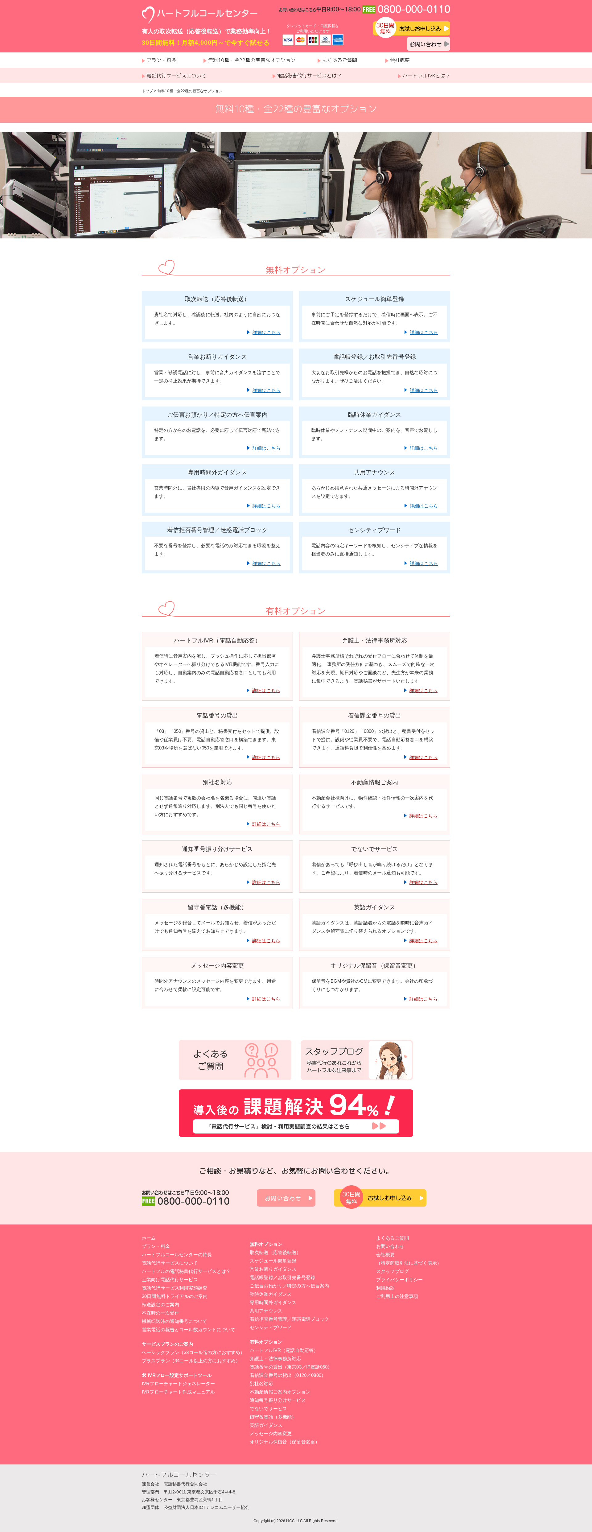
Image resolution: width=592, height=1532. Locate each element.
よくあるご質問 (339, 60)
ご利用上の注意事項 (397, 1296)
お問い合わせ (390, 1246)
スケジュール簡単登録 (273, 1260)
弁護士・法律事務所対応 (275, 1358)
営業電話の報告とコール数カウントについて (188, 1329)
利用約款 (385, 1287)
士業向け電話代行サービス (170, 1279)
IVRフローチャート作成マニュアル (178, 1391)
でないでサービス (268, 1408)
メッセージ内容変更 (271, 1433)
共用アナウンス (266, 1310)
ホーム (149, 1238)
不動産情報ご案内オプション (280, 1391)
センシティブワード (271, 1327)
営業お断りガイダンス (273, 1269)
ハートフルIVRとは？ (426, 75)
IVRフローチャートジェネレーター (178, 1383)
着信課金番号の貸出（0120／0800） (288, 1375)
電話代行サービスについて (176, 75)
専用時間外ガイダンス (273, 1302)
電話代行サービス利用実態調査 (174, 1287)
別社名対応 (261, 1383)
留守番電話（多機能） (273, 1416)
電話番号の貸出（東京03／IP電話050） (291, 1366)
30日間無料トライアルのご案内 (175, 1296)
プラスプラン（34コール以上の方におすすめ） (191, 1360)
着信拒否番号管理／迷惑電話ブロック (289, 1319)
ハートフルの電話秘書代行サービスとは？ (186, 1271)
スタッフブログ (392, 1271)
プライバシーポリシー (399, 1279)
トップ (147, 91)
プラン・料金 (161, 60)
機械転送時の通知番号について (174, 1321)
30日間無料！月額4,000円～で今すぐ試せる (206, 42)
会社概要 (400, 60)
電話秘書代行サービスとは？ (309, 75)
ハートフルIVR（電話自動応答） (284, 1350)
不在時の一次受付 (160, 1312)
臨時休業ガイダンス (271, 1294)
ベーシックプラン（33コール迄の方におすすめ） (193, 1352)
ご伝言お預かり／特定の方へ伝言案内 (289, 1285)
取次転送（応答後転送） (275, 1252)
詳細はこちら (267, 332)
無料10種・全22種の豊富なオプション (251, 60)
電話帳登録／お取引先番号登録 (282, 1277)
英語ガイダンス (266, 1425)
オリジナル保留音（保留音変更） (285, 1441)
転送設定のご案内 (160, 1304)
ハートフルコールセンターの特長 (177, 1254)
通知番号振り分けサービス (278, 1400)
